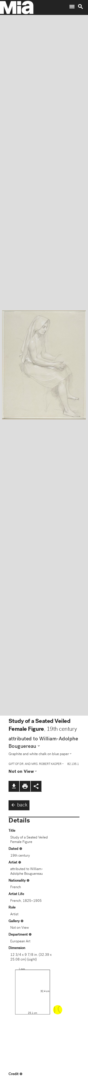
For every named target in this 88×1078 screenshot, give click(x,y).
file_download (14, 786)
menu (72, 6)
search (80, 6)
